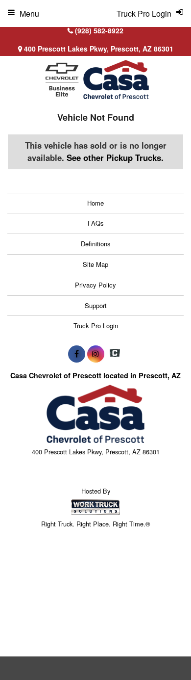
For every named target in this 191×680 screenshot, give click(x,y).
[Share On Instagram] (95, 354)
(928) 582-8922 (99, 30)
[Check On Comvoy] (114, 354)
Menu (29, 13)
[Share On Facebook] (76, 354)
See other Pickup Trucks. (115, 157)
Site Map (95, 264)
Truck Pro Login (95, 325)
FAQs (96, 223)
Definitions (96, 243)
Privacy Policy (95, 284)
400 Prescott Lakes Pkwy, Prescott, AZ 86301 (97, 48)
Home (95, 203)
